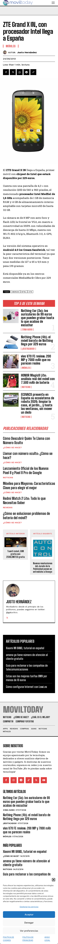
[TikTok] (29, 780)
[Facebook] (6, 72)
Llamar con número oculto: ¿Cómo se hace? (27, 455)
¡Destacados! (28, 349)
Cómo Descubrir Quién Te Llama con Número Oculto (26, 440)
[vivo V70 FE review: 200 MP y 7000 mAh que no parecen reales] (11, 362)
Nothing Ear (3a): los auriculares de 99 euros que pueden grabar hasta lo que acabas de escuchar (37, 318)
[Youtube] (44, 780)
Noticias (26, 387)
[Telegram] (26, 72)
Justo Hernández (27, 52)
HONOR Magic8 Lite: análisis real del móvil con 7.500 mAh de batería (38, 378)
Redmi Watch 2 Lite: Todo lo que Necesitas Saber (24, 500)
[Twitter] (13, 72)
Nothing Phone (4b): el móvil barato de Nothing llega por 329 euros (37, 340)
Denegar (29, 922)
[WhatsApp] (20, 72)
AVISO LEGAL (47, 938)
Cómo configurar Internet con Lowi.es (26, 686)
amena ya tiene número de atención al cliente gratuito (26, 863)
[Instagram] (14, 780)
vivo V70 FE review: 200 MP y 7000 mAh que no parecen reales (36, 359)
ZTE (30, 292)
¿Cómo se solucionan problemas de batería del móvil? (26, 515)
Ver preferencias (29, 930)
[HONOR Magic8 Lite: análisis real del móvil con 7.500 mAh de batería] (11, 381)
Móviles (26, 368)
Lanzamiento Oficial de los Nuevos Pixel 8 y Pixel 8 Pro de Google (25, 470)
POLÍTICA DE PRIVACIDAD (27, 938)
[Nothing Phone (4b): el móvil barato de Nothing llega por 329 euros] (11, 342)
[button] (53, 879)
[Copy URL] (33, 72)
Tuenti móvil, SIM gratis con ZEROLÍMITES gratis (15, 554)
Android (15, 292)
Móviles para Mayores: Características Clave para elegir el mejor (29, 485)
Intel (23, 292)
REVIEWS (7, 507)
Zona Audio (27, 329)
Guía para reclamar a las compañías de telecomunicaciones (27, 667)
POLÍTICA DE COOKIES (8, 938)
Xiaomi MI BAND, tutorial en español (25, 648)
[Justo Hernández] (5, 52)
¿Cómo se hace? (12, 447)
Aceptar (29, 914)
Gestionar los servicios (29, 907)
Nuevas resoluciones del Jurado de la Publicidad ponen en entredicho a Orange (42, 567)
